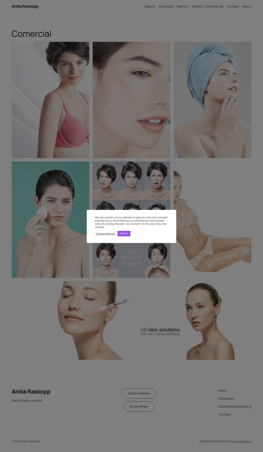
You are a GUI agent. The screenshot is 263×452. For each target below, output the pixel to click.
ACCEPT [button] (124, 233)
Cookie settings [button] (105, 233)
